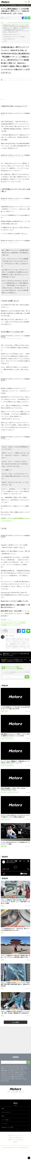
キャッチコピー (16, 1068)
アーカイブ (11, 1074)
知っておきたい (10, 765)
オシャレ (16, 1070)
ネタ (9, 1070)
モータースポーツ (9, 738)
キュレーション (23, 1072)
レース (6, 1080)
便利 (12, 1070)
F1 (15, 1074)
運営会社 (16, 1142)
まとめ (5, 41)
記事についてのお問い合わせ (15, 1137)
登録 (27, 677)
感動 (2, 846)
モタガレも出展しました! (9, 38)
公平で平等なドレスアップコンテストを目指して (15, 36)
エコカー (7, 1066)
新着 (3, 1108)
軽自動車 (23, 622)
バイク (8, 1072)
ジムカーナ (21, 1076)
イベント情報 (11, 1076)
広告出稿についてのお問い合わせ (15, 1139)
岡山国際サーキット (6, 625)
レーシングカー (8, 1068)
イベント (17, 622)
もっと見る (15, 1022)
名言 (22, 1068)
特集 (2, 17)
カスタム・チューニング (13, 792)
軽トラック (23, 1066)
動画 (5, 846)
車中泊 (17, 1072)
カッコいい (3, 765)
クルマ (3, 622)
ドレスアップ (16, 625)
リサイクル (3, 1072)
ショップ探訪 (5, 1119)
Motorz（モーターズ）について (15, 1135)
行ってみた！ (9, 622)
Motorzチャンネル (6, 1127)
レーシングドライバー (5, 1078)
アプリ (12, 1072)
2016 (16, 1076)
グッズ (2, 1080)
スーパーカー (4, 1076)
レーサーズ (4, 1123)
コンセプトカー (4, 1074)
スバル (25, 1068)
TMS (2, 711)
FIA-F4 (13, 1078)
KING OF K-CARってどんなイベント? (12, 34)
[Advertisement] (15, 1040)
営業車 (2, 1068)
